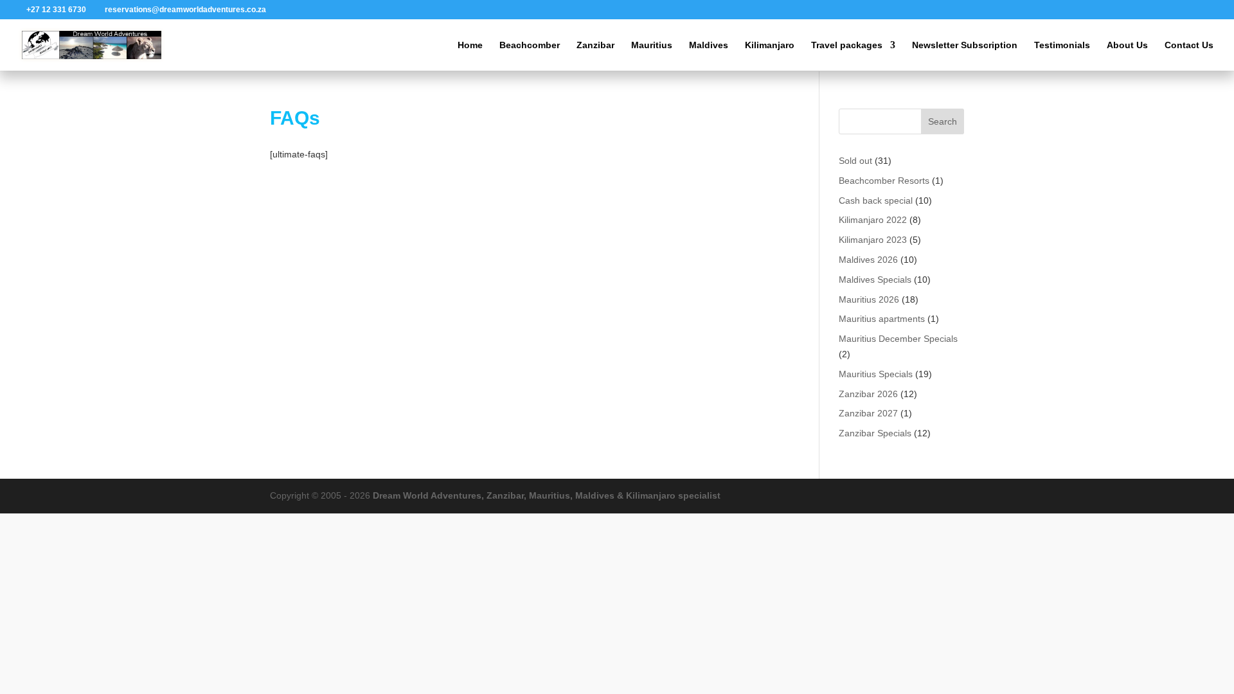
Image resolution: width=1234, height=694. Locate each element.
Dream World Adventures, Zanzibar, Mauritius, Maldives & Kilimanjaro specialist (546, 495)
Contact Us (1189, 45)
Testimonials (1062, 45)
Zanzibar (595, 45)
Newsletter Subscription (964, 45)
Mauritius (651, 45)
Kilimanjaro (769, 45)
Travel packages (846, 45)
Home (470, 45)
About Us (1127, 45)
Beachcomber (529, 45)
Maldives (708, 45)
